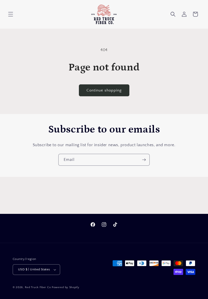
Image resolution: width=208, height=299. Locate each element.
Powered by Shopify (65, 287)
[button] (10, 14)
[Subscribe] (143, 160)
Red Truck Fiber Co (38, 287)
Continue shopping (104, 90)
